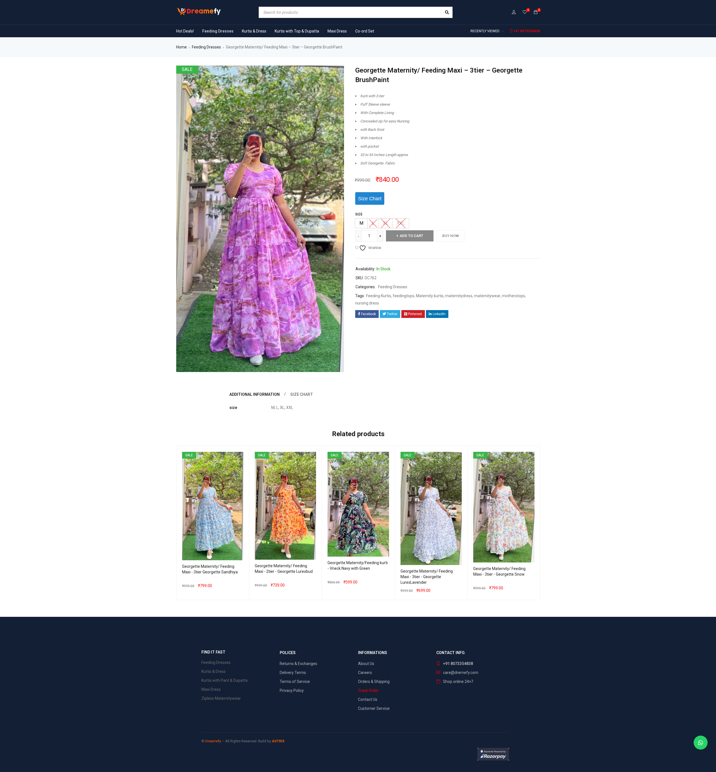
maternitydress (458, 296)
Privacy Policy (292, 690)
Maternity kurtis (430, 296)
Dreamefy (213, 741)
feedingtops (403, 296)
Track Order (368, 690)
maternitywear (487, 296)
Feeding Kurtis (378, 296)
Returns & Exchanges (298, 663)
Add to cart (411, 236)
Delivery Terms (293, 672)
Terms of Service (295, 681)
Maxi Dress (211, 689)
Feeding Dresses (206, 47)
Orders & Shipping (374, 681)
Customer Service (374, 708)
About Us (366, 663)
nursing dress (367, 303)
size (358, 214)
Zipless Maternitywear (221, 698)
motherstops (513, 296)
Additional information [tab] (254, 394)
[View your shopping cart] (536, 12)
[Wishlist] (525, 12)
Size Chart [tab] (301, 394)
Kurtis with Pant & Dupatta (224, 680)
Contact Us (367, 699)
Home (181, 47)
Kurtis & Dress (213, 671)
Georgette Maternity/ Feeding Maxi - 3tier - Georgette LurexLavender (427, 577)
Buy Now (450, 236)
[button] (337, 72)
